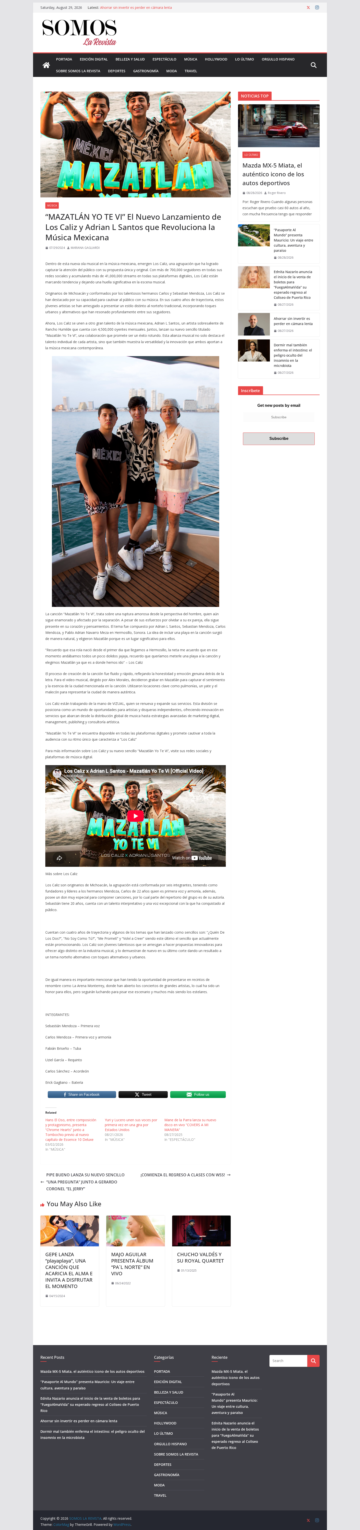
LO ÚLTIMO (244, 59)
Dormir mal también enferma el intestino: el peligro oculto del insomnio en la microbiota (293, 355)
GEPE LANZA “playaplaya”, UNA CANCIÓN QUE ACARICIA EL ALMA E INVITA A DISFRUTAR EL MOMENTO (69, 1270)
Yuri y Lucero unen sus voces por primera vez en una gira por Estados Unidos (131, 1125)
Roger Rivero (277, 193)
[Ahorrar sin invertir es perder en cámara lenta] (254, 325)
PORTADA (64, 59)
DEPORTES (116, 71)
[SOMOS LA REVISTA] (46, 65)
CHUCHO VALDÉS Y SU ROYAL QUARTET (200, 1257)
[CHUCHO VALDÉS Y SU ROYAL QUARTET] (201, 1219)
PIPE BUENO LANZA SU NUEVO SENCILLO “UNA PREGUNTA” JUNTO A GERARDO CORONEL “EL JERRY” (85, 1182)
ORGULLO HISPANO (278, 59)
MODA (171, 71)
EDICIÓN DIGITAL (94, 59)
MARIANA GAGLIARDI (85, 248)
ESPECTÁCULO (164, 59)
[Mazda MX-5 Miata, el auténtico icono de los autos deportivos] (279, 125)
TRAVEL (191, 71)
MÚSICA (190, 59)
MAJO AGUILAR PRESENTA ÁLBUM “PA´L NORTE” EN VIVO (132, 1264)
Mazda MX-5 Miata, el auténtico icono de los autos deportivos (273, 174)
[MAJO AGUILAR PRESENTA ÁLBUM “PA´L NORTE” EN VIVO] (135, 1219)
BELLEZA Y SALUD (130, 59)
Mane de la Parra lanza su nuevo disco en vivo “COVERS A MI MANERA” (190, 1125)
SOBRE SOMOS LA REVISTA (78, 71)
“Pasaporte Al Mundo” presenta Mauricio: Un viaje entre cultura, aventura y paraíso (293, 240)
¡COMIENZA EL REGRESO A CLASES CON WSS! (182, 1175)
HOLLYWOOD (216, 59)
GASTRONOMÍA (145, 71)
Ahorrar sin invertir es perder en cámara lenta (293, 321)
